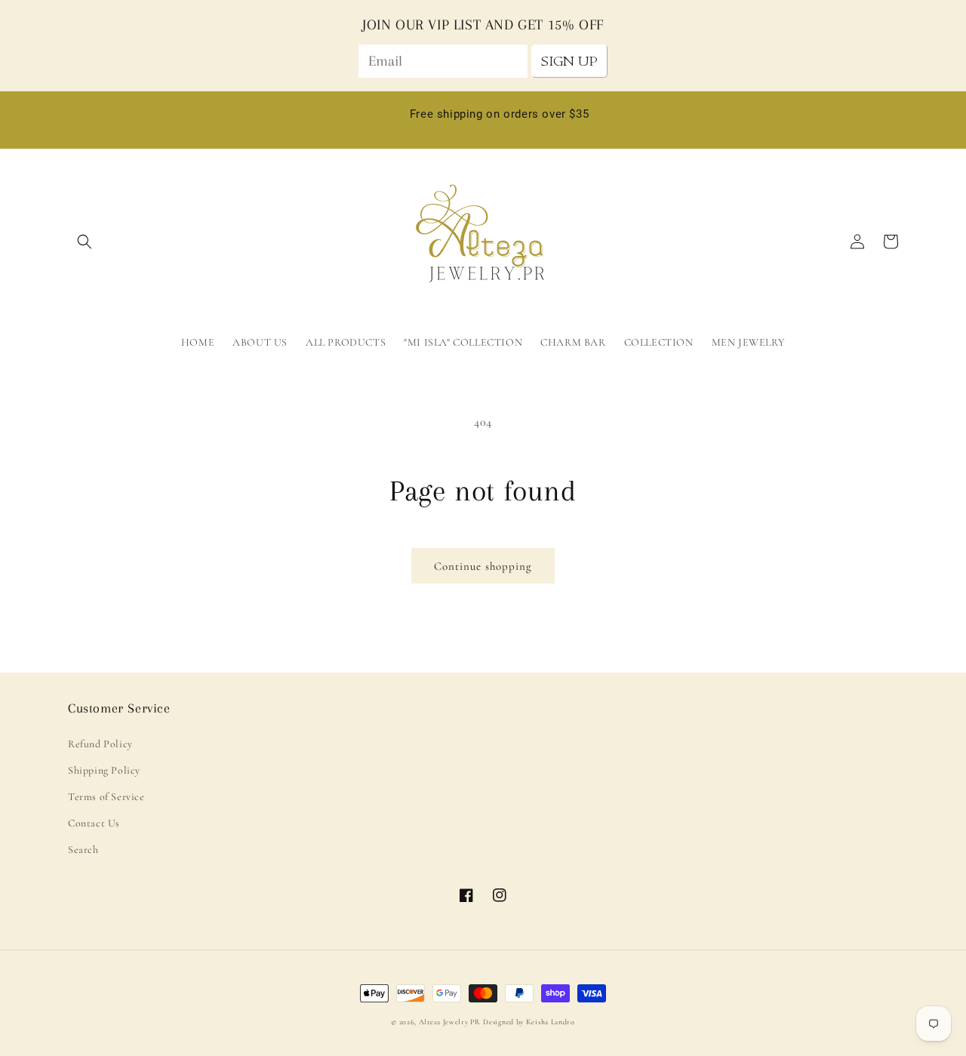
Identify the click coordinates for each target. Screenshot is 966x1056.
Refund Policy (100, 743)
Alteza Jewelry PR (450, 1022)
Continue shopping (483, 566)
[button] (84, 241)
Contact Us (94, 823)
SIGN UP (569, 61)
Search (83, 849)
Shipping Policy (104, 770)
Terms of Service (106, 796)
